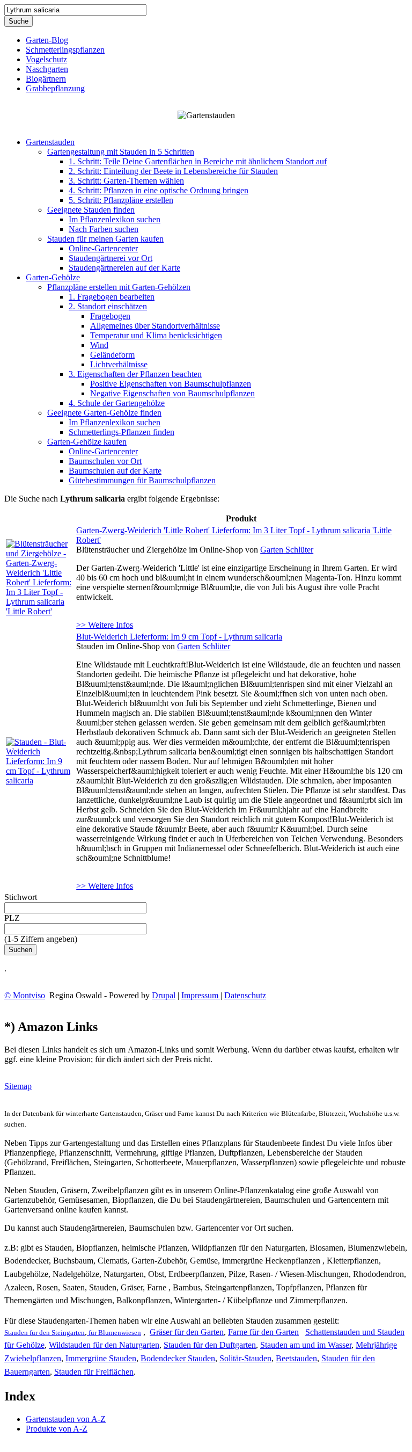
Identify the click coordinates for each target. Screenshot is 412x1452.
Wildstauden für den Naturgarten (104, 1344)
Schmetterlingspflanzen (65, 49)
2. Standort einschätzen (108, 306)
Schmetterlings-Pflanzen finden (121, 432)
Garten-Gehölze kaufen (87, 441)
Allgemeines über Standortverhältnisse (155, 325)
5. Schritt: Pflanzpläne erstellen (121, 200)
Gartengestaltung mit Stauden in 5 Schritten (120, 151)
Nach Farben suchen (103, 229)
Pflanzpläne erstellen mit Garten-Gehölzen (118, 287)
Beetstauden (296, 1358)
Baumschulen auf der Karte (115, 470)
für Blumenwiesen (114, 1332)
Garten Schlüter (286, 549)
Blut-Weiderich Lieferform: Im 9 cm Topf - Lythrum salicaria (179, 636)
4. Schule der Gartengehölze (117, 403)
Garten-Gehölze (53, 277)
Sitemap (18, 1086)
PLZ (12, 918)
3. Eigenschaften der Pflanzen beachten (135, 374)
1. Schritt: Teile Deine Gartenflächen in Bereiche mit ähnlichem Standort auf (198, 161)
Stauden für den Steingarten (44, 1332)
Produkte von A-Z (56, 1428)
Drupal (163, 995)
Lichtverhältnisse (119, 364)
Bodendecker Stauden (178, 1358)
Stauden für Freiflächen (94, 1371)
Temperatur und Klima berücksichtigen (156, 335)
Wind (99, 345)
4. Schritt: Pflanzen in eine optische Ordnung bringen (158, 190)
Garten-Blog (47, 40)
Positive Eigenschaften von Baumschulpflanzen (170, 383)
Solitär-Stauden (245, 1358)
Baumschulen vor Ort (105, 461)
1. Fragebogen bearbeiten (111, 296)
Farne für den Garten (263, 1332)
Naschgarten (47, 69)
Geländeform (112, 354)
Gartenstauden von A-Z (66, 1419)
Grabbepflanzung (55, 88)
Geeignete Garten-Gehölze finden (104, 412)
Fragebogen (110, 316)
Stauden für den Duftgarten (210, 1344)
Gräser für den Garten (187, 1332)
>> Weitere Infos (104, 624)
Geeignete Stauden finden (91, 209)
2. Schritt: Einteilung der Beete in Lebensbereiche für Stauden (173, 171)
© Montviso (24, 995)
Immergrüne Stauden (100, 1358)
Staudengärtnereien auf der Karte (124, 267)
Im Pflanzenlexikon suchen (114, 219)
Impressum (200, 995)
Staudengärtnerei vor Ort (110, 258)
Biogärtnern (46, 78)
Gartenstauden (50, 142)
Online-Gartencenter (103, 248)
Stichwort (20, 897)
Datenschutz (245, 995)
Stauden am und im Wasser (305, 1344)
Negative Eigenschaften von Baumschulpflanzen (172, 393)
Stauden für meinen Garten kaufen (105, 238)
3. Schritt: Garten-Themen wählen (126, 180)
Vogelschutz (46, 59)
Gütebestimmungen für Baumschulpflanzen (142, 480)
